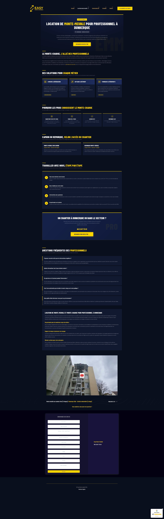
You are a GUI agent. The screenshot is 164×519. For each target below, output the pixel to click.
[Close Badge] (162, 509)
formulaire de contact (89, 273)
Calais (116, 301)
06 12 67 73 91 (82, 229)
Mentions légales (82, 489)
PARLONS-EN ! (111, 402)
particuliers (86, 263)
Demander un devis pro (82, 44)
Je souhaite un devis (124, 8)
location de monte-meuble (81, 317)
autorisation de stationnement (60, 293)
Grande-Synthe (108, 301)
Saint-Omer (46, 303)
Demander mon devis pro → (82, 234)
